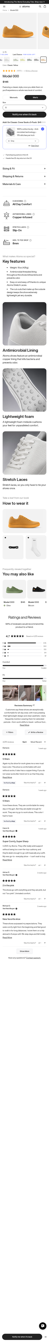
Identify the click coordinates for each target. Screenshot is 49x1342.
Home (5, 10)
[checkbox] (24, 137)
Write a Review (32, 71)
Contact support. (33, 957)
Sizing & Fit (9, 168)
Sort (24, 741)
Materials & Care (12, 184)
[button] (24, 643)
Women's (14, 97)
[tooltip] (34, 705)
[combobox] (22, 141)
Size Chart (35, 146)
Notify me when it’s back (24, 114)
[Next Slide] (44, 693)
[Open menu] (45, 1337)
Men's (35, 97)
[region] (24, 693)
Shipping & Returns (13, 176)
